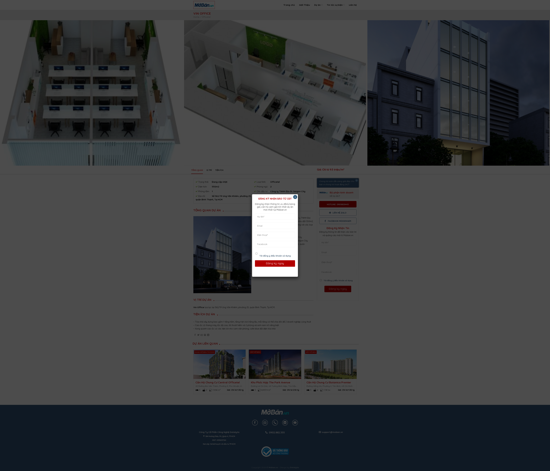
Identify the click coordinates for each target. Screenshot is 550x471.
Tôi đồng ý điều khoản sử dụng (275, 256)
